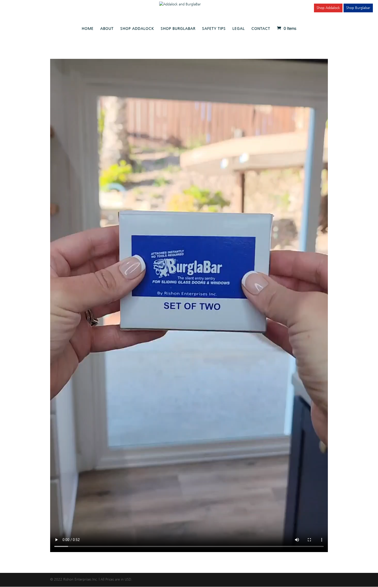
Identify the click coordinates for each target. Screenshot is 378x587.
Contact (260, 29)
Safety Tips (214, 29)
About (107, 29)
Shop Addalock (328, 8)
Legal (238, 29)
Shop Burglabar (358, 8)
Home (88, 29)
